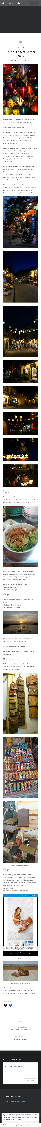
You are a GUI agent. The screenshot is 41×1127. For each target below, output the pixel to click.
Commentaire (30, 1080)
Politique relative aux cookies (13, 1119)
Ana (17, 60)
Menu (35, 3)
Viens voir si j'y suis (11, 3)
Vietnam (20, 48)
